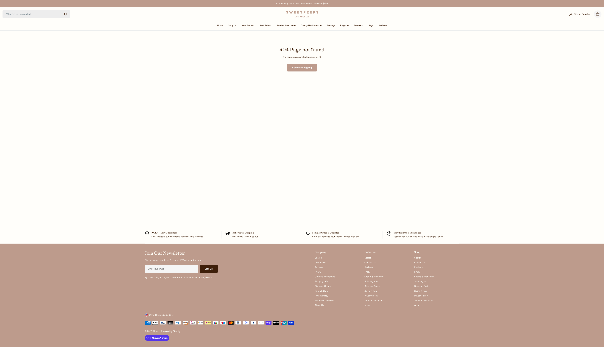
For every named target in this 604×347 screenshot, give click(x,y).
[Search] (66, 14)
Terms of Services (185, 277)
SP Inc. (156, 331)
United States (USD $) (160, 315)
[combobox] (36, 14)
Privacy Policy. (205, 277)
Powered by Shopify (170, 331)
